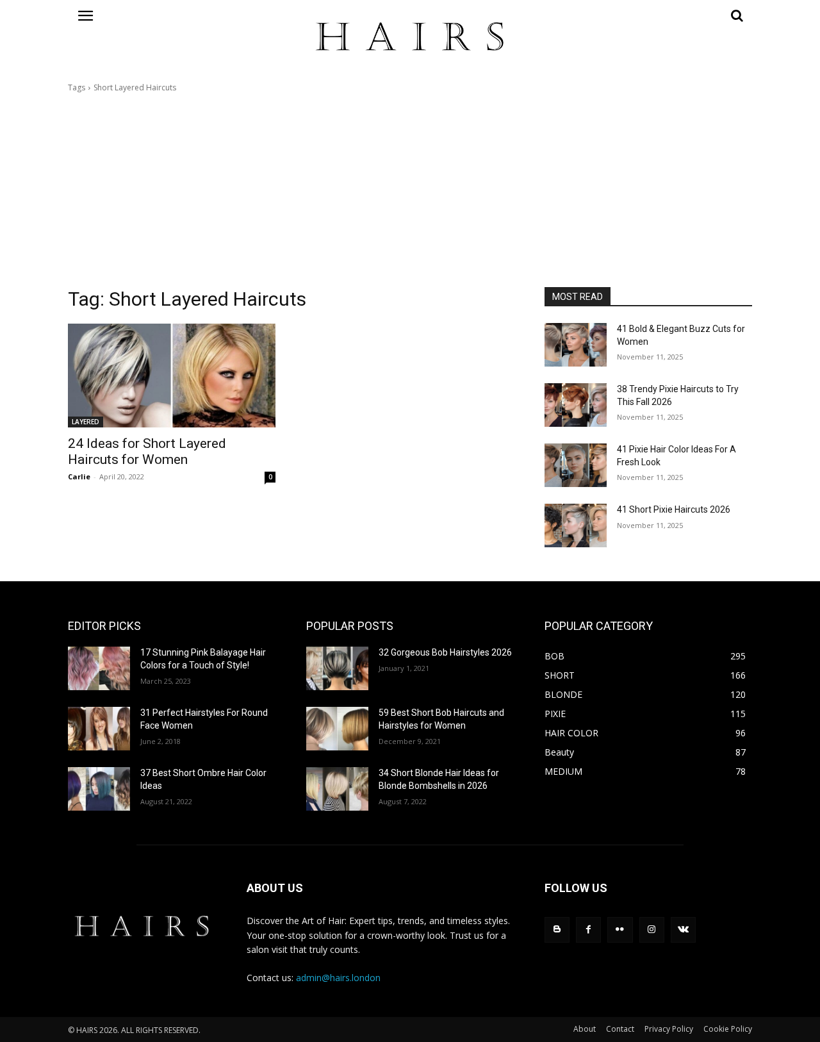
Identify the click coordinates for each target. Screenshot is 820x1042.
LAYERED (85, 421)
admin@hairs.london (338, 978)
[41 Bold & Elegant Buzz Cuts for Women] (576, 345)
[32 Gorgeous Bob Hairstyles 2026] (337, 668)
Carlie (79, 476)
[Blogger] (557, 929)
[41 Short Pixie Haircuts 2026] (576, 525)
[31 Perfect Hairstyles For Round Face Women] (99, 728)
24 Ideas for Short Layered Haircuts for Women (147, 451)
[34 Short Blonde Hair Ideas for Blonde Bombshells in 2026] (337, 789)
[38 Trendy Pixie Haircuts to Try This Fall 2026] (576, 405)
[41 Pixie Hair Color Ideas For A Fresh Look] (576, 465)
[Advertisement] (410, 190)
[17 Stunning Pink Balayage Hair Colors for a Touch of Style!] (99, 668)
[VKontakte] (683, 929)
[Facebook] (588, 929)
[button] (648, 15)
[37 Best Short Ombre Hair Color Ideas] (99, 789)
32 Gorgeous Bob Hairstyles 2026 (445, 652)
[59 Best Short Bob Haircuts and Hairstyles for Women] (337, 728)
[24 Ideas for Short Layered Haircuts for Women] (171, 375)
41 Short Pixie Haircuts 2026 (673, 509)
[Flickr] (619, 929)
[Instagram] (651, 929)
